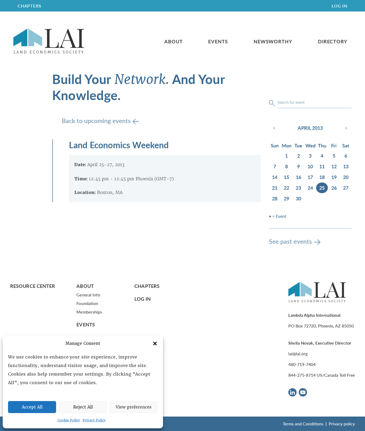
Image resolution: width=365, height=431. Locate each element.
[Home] (48, 41)
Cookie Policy (68, 420)
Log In (339, 6)
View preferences (134, 407)
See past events (290, 241)
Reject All (83, 407)
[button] (155, 343)
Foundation (87, 303)
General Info (88, 295)
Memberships (89, 312)
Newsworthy (273, 41)
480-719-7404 (302, 364)
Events (218, 41)
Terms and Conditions (303, 424)
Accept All (32, 407)
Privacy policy (342, 424)
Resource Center (32, 286)
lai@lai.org (298, 353)
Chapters (147, 286)
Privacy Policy (94, 420)
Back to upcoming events (97, 120)
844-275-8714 (302, 375)
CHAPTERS (29, 6)
